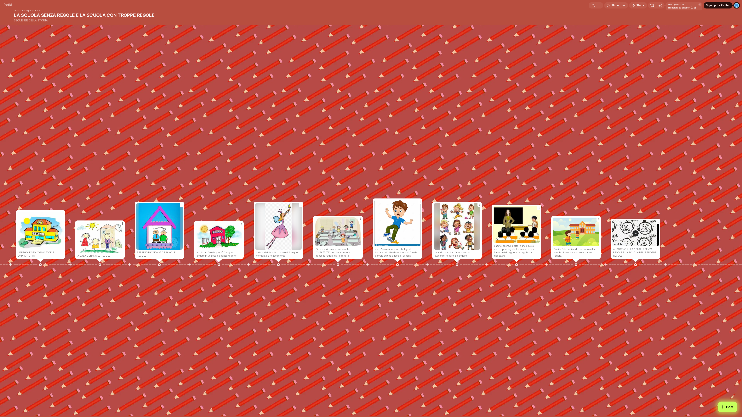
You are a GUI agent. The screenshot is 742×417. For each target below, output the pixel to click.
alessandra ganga (24, 10)
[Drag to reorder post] (40, 265)
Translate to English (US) (682, 7)
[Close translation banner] (699, 4)
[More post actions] (63, 213)
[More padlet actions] (660, 5)
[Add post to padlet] (11, 265)
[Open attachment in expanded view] (40, 231)
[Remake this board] (652, 5)
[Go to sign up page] (736, 5)
